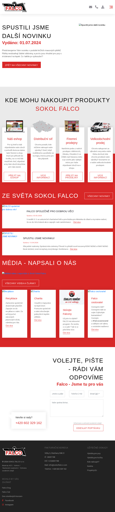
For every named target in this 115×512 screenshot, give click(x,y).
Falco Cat (6, 492)
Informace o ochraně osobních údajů (88, 423)
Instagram (9, 505)
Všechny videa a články (20, 283)
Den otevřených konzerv (12, 496)
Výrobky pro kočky (95, 458)
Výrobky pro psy (93, 453)
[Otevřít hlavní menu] (111, 7)
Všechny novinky (99, 196)
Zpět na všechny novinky (21, 65)
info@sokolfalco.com (58, 465)
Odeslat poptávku (88, 428)
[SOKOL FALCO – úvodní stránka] (14, 7)
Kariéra (90, 466)
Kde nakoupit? (93, 462)
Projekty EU (92, 470)
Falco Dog (6, 488)
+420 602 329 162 (29, 423)
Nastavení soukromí (10, 468)
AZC (10, 465)
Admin (16, 465)
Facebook (9, 500)
